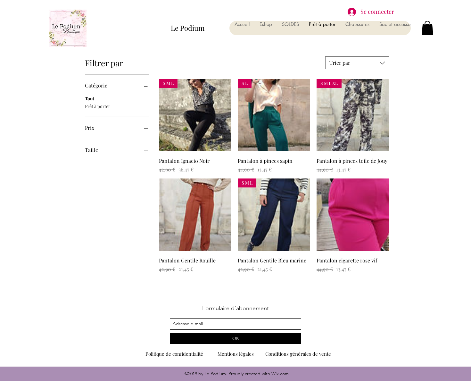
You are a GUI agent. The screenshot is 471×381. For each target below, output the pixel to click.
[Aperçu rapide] (195, 214)
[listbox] (357, 62)
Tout (89, 98)
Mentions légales (236, 354)
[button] (427, 28)
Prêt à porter (97, 106)
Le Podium (188, 28)
